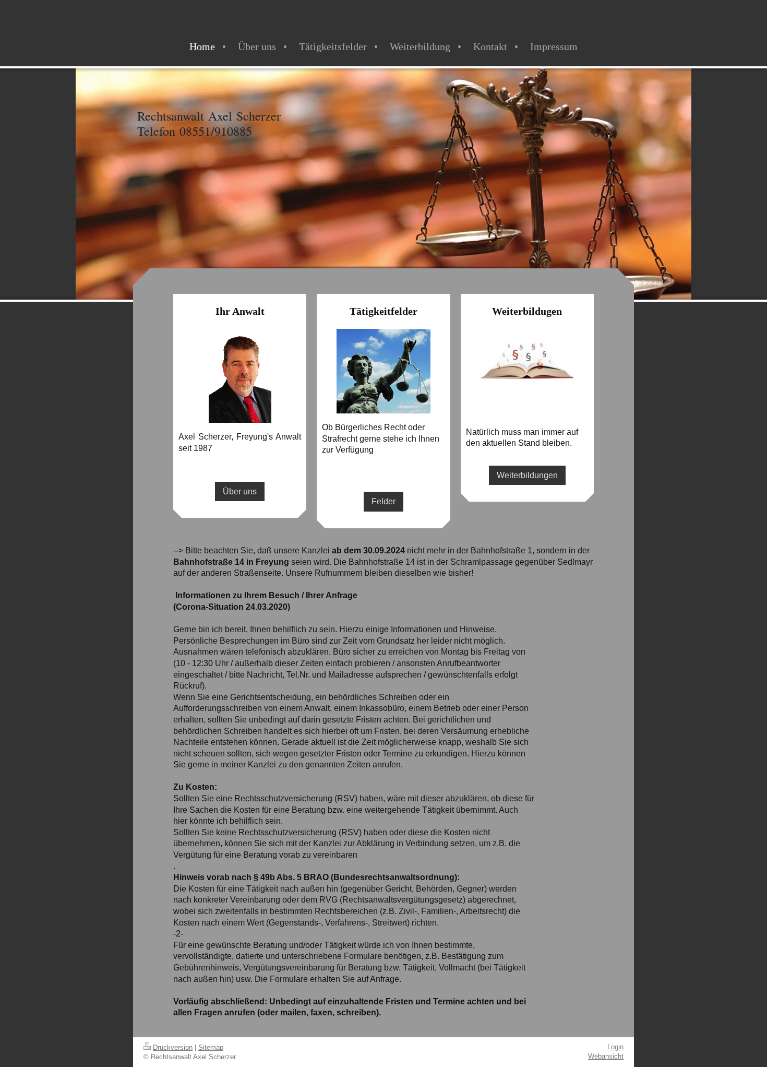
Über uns (240, 491)
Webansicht (606, 1056)
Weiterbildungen (527, 475)
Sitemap (210, 1047)
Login (615, 1047)
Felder (383, 501)
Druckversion (173, 1047)
